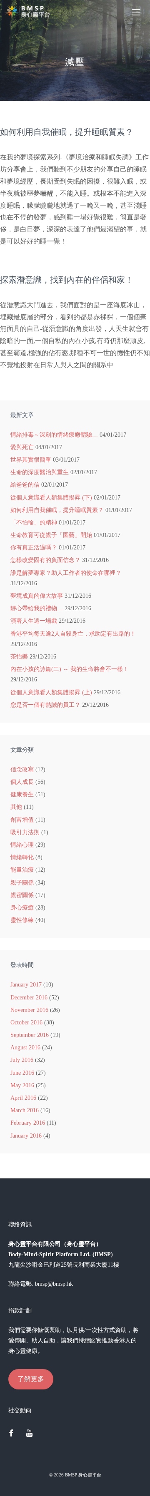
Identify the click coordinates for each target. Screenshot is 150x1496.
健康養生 (22, 794)
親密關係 (22, 895)
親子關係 (22, 883)
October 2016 (26, 1022)
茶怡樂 (19, 657)
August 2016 (25, 1047)
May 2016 (22, 1085)
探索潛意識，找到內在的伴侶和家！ (66, 279)
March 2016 (24, 1110)
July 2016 (21, 1060)
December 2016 (29, 997)
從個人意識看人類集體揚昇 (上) (51, 692)
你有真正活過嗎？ (33, 547)
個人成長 (22, 782)
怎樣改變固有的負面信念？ (45, 560)
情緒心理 (22, 845)
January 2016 (26, 1136)
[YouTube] (29, 1434)
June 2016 (22, 1073)
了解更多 (31, 1378)
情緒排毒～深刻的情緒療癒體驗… (54, 435)
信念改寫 (22, 769)
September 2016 (29, 1035)
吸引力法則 (25, 832)
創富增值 (22, 820)
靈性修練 (22, 920)
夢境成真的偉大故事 (36, 596)
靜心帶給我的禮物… (36, 608)
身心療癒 (22, 908)
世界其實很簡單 (30, 460)
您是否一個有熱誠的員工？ (45, 705)
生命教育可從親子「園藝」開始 (51, 535)
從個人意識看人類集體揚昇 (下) (51, 498)
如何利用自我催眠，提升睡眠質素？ (66, 132)
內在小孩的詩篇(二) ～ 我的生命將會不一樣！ (69, 669)
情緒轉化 (22, 857)
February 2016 (27, 1123)
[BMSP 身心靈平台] (29, 11)
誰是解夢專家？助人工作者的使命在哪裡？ (65, 573)
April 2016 (23, 1098)
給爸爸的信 (25, 485)
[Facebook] (10, 1434)
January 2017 (26, 985)
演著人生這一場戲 (33, 621)
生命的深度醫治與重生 (39, 472)
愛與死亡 (22, 447)
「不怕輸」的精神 (33, 522)
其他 (16, 807)
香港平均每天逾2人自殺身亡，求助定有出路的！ (73, 634)
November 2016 (29, 1010)
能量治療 (22, 870)
